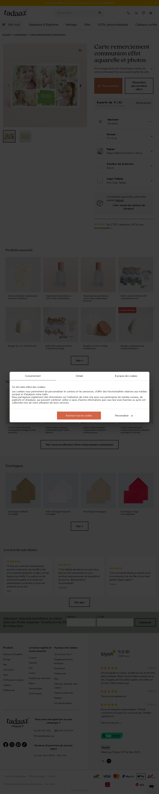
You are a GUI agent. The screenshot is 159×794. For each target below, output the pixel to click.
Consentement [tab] (33, 375)
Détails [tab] (79, 375)
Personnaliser (122, 415)
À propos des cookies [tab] (126, 375)
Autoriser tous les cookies (79, 415)
